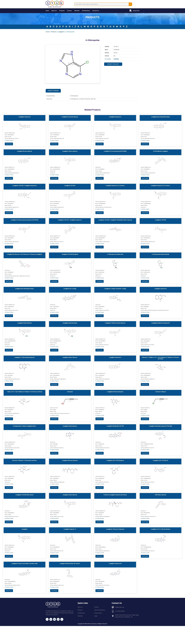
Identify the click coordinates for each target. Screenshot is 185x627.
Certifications (86, 10)
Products (62, 10)
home (47, 10)
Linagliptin (61, 32)
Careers (69, 10)
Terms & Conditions (99, 610)
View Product (9, 143)
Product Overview (53, 90)
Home (47, 32)
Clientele (76, 10)
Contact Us (95, 10)
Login (95, 616)
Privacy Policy (98, 613)
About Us (54, 10)
